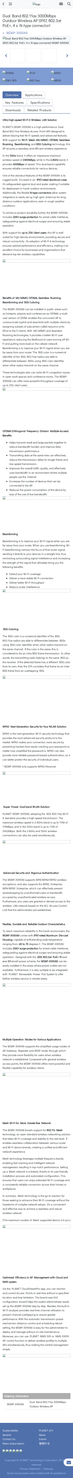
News (42, 1435)
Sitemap (48, 1468)
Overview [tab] (12, 95)
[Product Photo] (36, 40)
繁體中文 (44, 1443)
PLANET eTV (46, 1430)
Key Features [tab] (14, 102)
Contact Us (9, 1439)
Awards (7, 1435)
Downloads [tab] (13, 110)
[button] (6, 56)
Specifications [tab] (40, 102)
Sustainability (10, 1430)
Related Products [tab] (39, 110)
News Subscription (13, 1443)
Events (42, 1439)
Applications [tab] (33, 95)
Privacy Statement (30, 1468)
